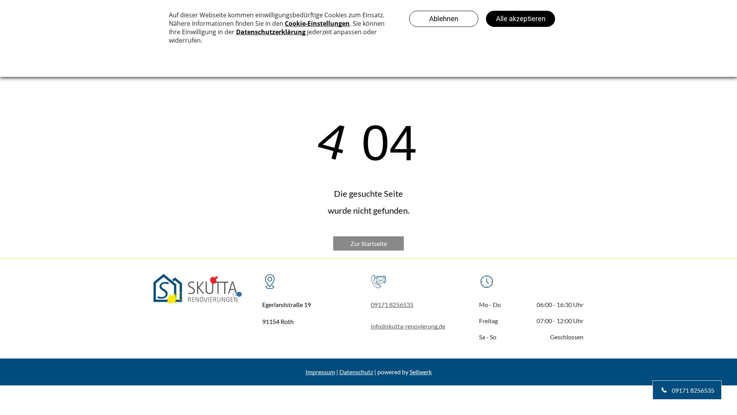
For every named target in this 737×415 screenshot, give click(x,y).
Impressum (320, 371)
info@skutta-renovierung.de (408, 326)
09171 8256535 (392, 304)
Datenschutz (356, 371)
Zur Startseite (368, 243)
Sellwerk (421, 371)
